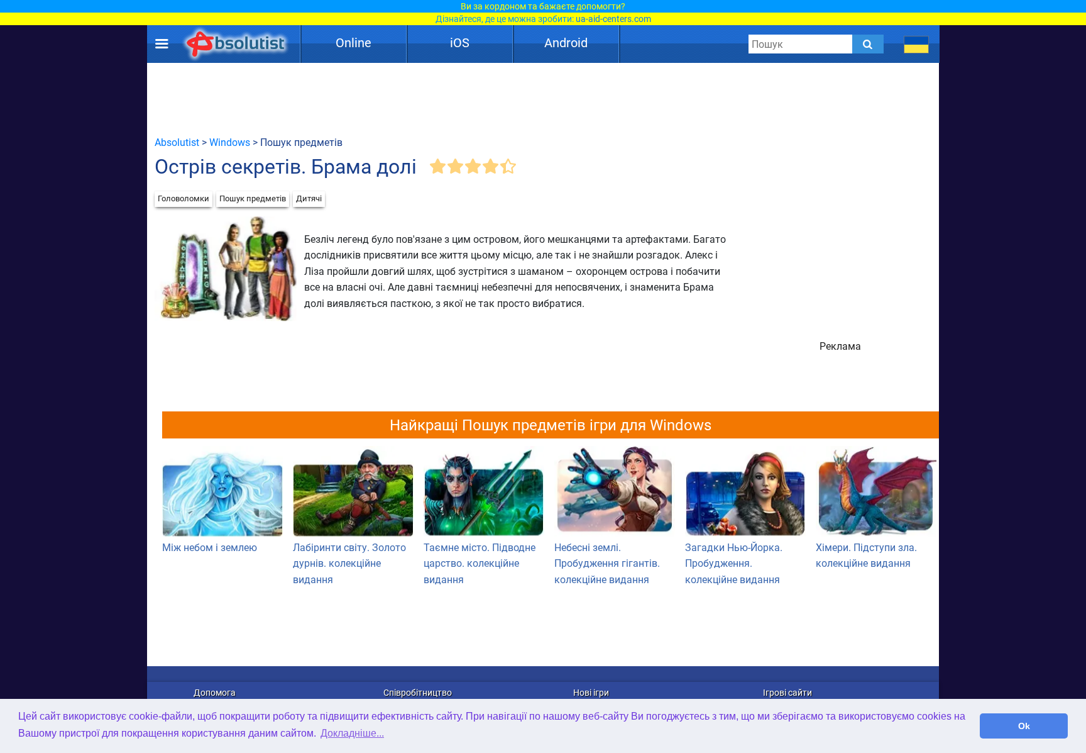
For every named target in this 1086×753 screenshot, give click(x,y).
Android (566, 42)
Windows (229, 142)
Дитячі (309, 198)
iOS (459, 42)
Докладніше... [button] (352, 733)
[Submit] (868, 44)
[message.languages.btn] (917, 44)
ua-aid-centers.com (613, 19)
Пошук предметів (252, 198)
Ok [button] (1024, 726)
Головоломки (183, 198)
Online (353, 42)
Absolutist (177, 142)
